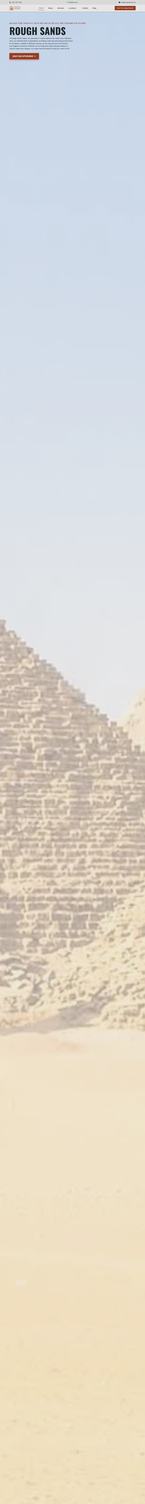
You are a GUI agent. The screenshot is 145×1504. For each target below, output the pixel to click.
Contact (85, 8)
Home (41, 8)
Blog (94, 8)
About (50, 8)
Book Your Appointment (125, 8)
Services (60, 8)
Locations (72, 8)
